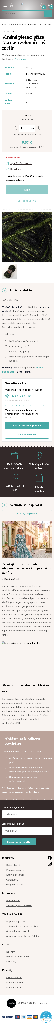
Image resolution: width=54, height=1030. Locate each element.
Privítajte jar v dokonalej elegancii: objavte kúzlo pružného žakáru (26, 568)
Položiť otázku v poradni (27, 425)
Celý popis (20, 59)
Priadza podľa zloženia (41, 24)
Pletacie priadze (18, 24)
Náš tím (10, 951)
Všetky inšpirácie (27, 513)
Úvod (4, 24)
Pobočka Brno (14, 987)
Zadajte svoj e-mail (13, 823)
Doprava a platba (15, 921)
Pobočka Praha (14, 982)
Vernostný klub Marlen (19, 905)
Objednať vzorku (27, 200)
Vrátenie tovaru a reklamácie (22, 926)
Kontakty (11, 961)
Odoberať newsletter (19, 841)
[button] (27, 201)
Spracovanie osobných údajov (22, 936)
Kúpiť (27, 189)
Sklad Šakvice (14, 977)
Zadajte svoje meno (13, 807)
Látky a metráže (15, 874)
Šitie (6, 692)
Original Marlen (14, 884)
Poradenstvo (13, 900)
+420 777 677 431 (21, 395)
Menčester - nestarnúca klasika (25, 685)
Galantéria (12, 879)
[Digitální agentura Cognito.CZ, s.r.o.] (7, 1017)
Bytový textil (13, 865)
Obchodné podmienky (18, 931)
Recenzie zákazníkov (17, 956)
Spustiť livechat (27, 434)
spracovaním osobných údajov (25, 792)
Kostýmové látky (12, 579)
